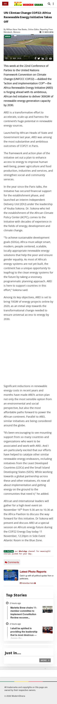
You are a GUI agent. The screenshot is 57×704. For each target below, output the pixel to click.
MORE (44, 660)
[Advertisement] (28, 352)
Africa (7, 36)
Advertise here (28, 583)
